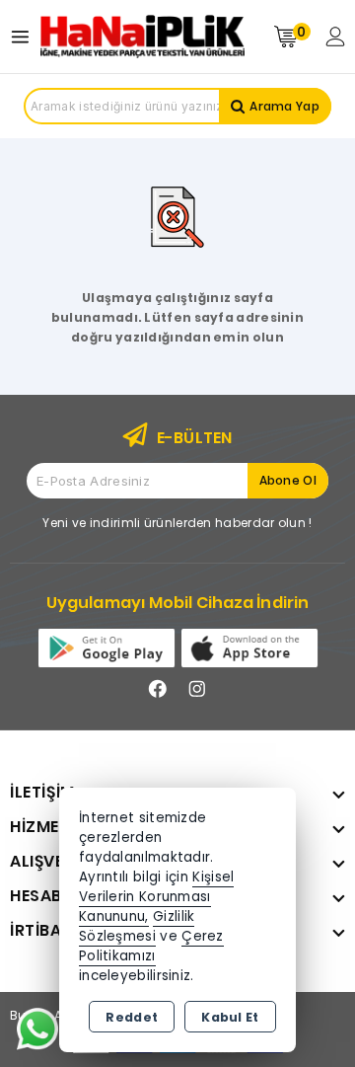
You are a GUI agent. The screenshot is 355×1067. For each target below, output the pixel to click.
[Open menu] (25, 37)
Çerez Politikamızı (151, 946)
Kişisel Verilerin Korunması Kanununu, (156, 897)
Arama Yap (284, 106)
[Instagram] (197, 689)
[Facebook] (158, 689)
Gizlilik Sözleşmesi (136, 926)
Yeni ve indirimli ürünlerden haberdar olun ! (177, 522)
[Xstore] (142, 36)
